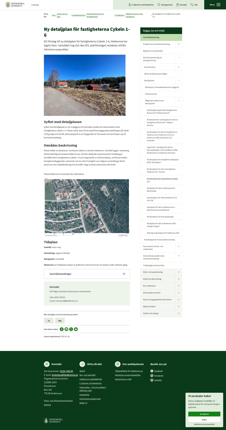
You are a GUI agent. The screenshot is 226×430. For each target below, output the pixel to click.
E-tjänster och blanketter (90, 383)
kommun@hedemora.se (65, 374)
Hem (53, 15)
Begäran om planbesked (153, 51)
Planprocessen (151, 94)
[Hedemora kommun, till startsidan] (15, 4)
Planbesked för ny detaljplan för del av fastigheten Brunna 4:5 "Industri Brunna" (162, 122)
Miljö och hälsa (149, 306)
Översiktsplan (149, 67)
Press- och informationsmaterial (58, 400)
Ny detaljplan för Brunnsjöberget (160, 216)
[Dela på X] (71, 329)
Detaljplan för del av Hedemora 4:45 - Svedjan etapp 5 (162, 224)
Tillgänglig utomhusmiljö (153, 265)
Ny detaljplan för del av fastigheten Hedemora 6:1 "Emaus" (161, 170)
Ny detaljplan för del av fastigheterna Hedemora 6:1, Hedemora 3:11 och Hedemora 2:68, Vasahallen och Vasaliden (162, 136)
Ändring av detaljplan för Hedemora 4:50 (163, 233)
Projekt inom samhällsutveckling (156, 44)
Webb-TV (83, 403)
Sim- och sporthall (87, 375)
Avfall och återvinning (152, 279)
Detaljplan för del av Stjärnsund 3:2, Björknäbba (161, 189)
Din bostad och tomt (151, 292)
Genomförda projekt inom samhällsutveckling (153, 257)
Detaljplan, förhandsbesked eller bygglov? (162, 87)
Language (35, 5)
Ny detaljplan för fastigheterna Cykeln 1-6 (166, 15)
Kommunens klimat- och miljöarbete (153, 247)
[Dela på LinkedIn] (66, 329)
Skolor (82, 371)
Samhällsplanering (78, 15)
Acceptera (204, 414)
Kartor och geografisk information (157, 299)
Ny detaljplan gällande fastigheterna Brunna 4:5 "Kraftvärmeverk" (162, 111)
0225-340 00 (66, 371)
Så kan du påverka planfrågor (155, 74)
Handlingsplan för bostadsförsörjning (159, 239)
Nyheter (47, 404)
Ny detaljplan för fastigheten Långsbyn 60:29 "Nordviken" (163, 160)
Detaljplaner (119, 15)
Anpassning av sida (123, 379)
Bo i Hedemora (149, 286)
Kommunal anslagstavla (90, 398)
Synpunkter (84, 394)
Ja (49, 320)
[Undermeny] (179, 37)
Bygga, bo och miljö (62, 15)
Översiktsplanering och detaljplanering (95, 15)
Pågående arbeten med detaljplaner (134, 15)
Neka (204, 419)
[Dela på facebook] (62, 329)
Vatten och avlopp (151, 313)
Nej (59, 320)
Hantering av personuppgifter (128, 375)
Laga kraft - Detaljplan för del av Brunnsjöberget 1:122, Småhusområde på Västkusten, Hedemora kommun (162, 150)
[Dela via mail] (76, 329)
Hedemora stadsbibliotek (90, 379)
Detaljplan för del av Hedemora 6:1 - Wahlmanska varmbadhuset (161, 208)
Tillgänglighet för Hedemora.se (129, 371)
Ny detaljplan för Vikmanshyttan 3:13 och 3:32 (162, 199)
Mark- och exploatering (153, 272)
